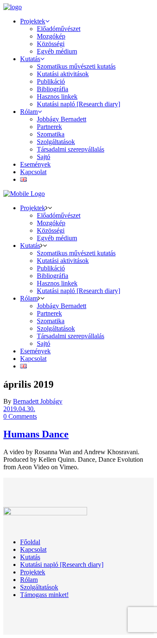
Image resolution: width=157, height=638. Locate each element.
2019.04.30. (19, 408)
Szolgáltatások (39, 587)
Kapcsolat (33, 549)
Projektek (32, 572)
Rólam (29, 579)
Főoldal (30, 541)
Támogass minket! (44, 594)
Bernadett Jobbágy (37, 401)
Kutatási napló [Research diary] (61, 564)
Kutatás (30, 557)
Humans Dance (36, 434)
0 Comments (20, 416)
